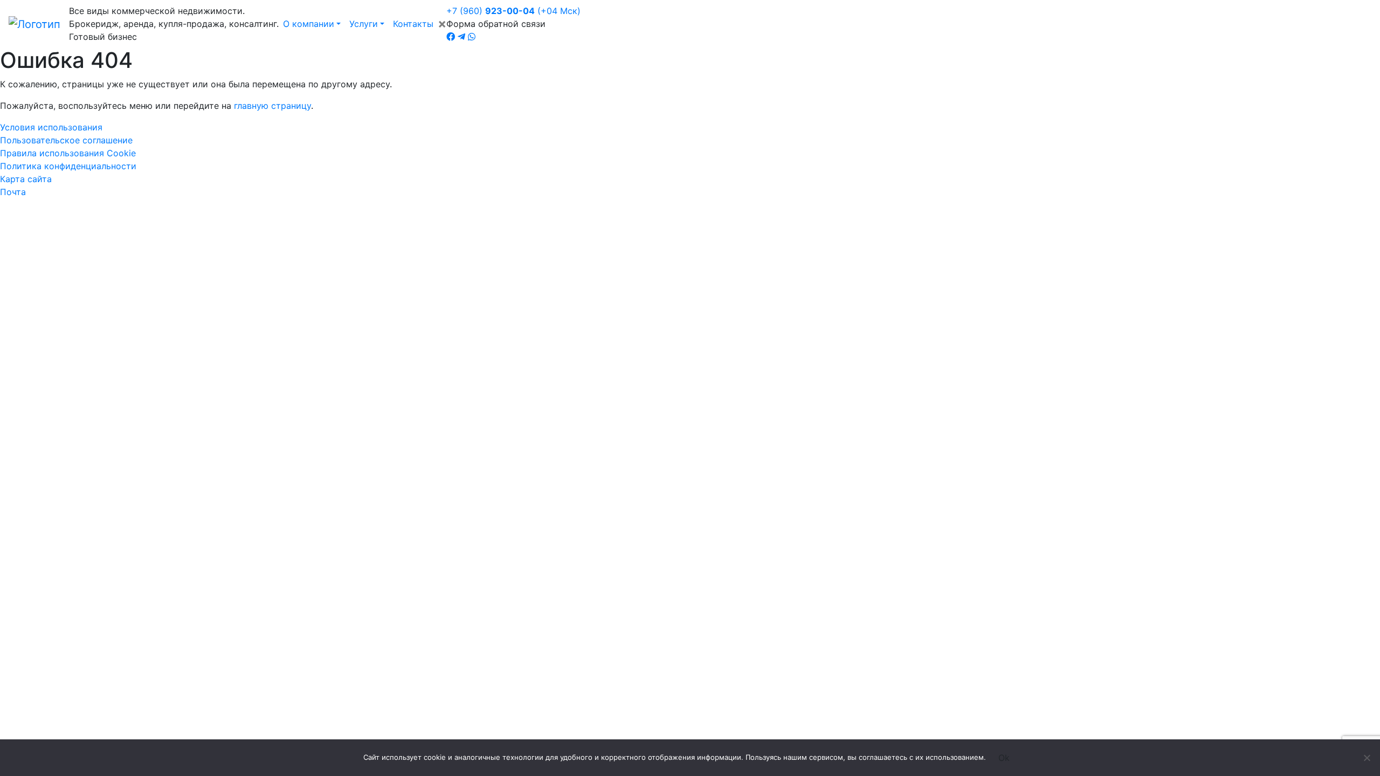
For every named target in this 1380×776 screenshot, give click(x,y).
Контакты (413, 23)
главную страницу (272, 105)
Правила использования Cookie (68, 153)
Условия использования (51, 127)
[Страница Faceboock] (450, 36)
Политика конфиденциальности (68, 166)
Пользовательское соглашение (66, 140)
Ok (1004, 757)
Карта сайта (26, 179)
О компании (308, 23)
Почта (13, 191)
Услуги (363, 23)
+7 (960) (513, 10)
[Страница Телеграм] (461, 36)
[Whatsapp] (471, 36)
